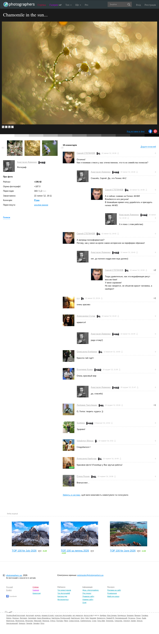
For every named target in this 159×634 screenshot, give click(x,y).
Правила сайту (88, 596)
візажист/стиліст (48, 615)
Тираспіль (118, 621)
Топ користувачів (64, 590)
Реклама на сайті (114, 590)
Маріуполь (10, 621)
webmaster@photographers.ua (90, 575)
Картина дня (62, 596)
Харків (133, 621)
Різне (36, 200)
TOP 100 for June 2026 (123, 550)
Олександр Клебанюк (87, 351)
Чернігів (29, 623)
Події (84, 602)
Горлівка (144, 615)
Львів (144, 618)
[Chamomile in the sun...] (32, 142)
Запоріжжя (32, 618)
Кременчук (101, 618)
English (9, 590)
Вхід (138, 4)
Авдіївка (103, 615)
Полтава (59, 621)
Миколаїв (37, 621)
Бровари (130, 615)
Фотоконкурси (62, 599)
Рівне (66, 621)
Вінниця (137, 615)
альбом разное (41, 205)
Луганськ (131, 618)
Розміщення (112, 593)
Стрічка (42, 4)
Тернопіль (110, 621)
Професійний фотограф (15, 615)
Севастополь (74, 621)
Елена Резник (83, 476)
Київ (87, 618)
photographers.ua (14, 575)
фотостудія (88, 615)
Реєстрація (150, 4)
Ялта (42, 623)
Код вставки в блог (136, 131)
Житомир (23, 618)
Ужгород (126, 621)
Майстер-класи (113, 596)
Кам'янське (75, 618)
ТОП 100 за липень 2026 (75, 550)
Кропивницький (121, 618)
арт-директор (78, 615)
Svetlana (81, 423)
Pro (86, 4)
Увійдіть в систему (71, 495)
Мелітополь (19, 621)
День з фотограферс (90, 590)
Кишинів (93, 618)
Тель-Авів (101, 621)
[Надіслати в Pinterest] (155, 132)
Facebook (13, 596)
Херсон (139, 621)
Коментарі (37, 593)
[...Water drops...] (15, 142)
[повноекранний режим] (12, 127)
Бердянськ (122, 615)
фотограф (30, 615)
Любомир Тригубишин (87, 405)
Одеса (52, 621)
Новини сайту (87, 599)
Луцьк (138, 618)
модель (38, 615)
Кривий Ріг (110, 618)
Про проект (86, 593)
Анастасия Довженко (27, 162)
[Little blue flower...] (50, 142)
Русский (9, 587)
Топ (67, 4)
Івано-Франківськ (44, 618)
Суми (94, 621)
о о (78, 298)
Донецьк (15, 618)
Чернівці (36, 623)
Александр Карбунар (86, 458)
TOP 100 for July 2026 (24, 550)
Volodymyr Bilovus (85, 441)
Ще (77, 4)
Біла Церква (112, 615)
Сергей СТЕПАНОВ (86, 153)
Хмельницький (12, 623)
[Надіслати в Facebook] (150, 132)
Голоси (6, 217)
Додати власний (148, 146)
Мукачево (29, 621)
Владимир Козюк (85, 369)
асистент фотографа (63, 615)
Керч (82, 618)
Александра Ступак (86, 316)
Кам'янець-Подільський (61, 618)
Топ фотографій (63, 593)
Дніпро (8, 618)
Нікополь (45, 621)
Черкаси (22, 623)
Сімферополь (85, 621)
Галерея (56, 4)
